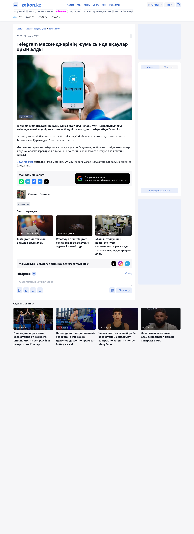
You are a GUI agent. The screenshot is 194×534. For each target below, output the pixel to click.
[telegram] (27, 181)
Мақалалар (114, 4)
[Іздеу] (178, 4)
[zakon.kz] (31, 5)
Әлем (78, 4)
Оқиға (96, 4)
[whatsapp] (21, 181)
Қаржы (87, 4)
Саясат (70, 4)
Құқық (104, 4)
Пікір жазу (124, 290)
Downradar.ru (25, 161)
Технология (54, 28)
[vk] (40, 181)
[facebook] (33, 181)
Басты (20, 28)
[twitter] (46, 181)
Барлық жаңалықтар (36, 28)
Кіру (130, 273)
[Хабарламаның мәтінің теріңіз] (74, 282)
